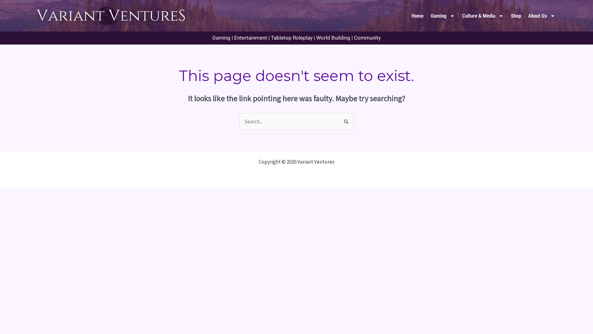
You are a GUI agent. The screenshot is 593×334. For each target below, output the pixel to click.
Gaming (439, 16)
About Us (537, 16)
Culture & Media (478, 16)
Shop (516, 16)
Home (417, 16)
